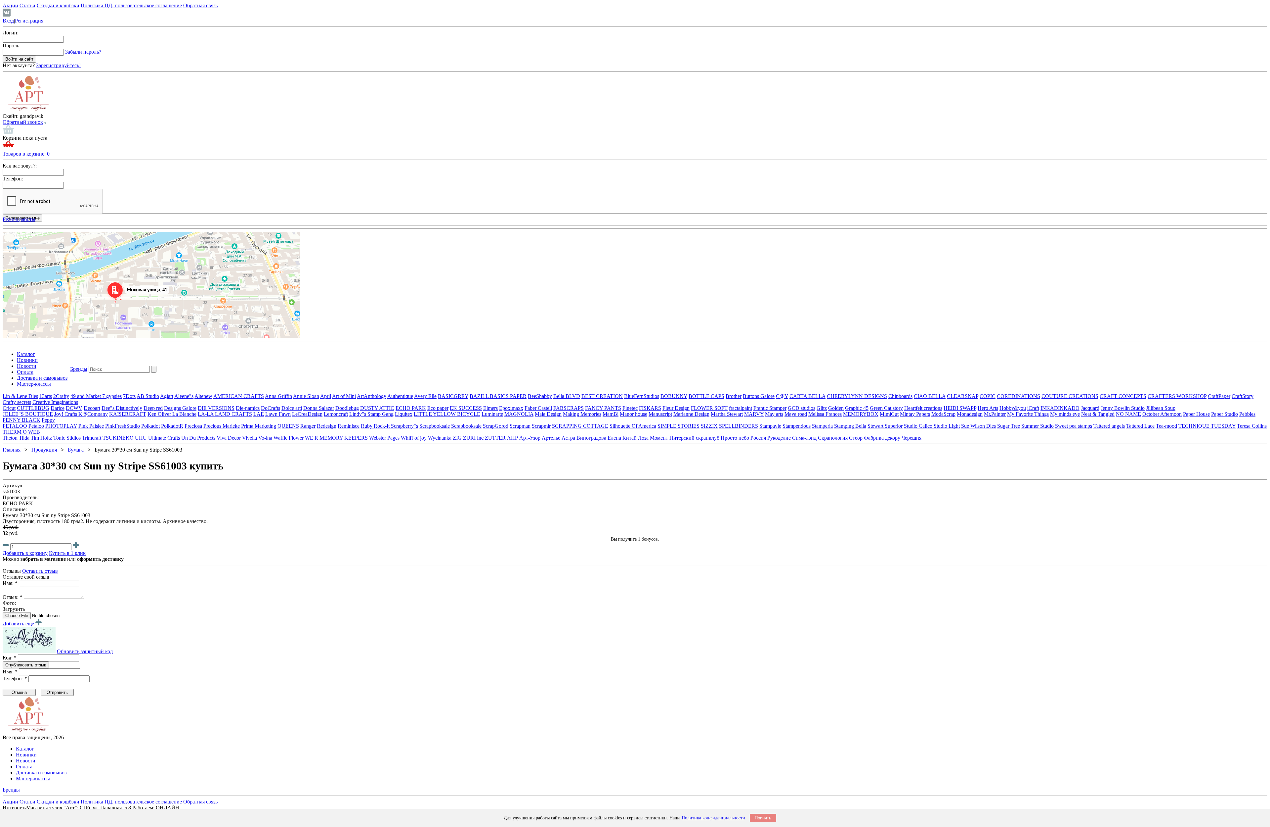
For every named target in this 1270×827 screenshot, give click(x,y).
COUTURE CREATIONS (1069, 396)
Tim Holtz (41, 438)
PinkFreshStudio (122, 426)
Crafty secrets (17, 402)
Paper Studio (1224, 414)
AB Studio (148, 396)
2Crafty (61, 396)
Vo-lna (265, 438)
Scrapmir (541, 426)
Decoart (92, 408)
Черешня (911, 438)
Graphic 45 (856, 408)
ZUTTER (495, 438)
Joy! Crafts (66, 414)
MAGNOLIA (518, 414)
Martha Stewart (727, 414)
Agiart (166, 396)
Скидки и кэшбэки (58, 5)
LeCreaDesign (307, 414)
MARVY (754, 414)
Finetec (630, 408)
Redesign (326, 426)
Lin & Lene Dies (20, 396)
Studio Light (947, 426)
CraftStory (1242, 396)
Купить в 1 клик (67, 553)
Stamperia (822, 426)
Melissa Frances (825, 414)
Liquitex (403, 414)
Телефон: (13, 178)
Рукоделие (779, 438)
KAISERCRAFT (127, 414)
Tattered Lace (1140, 426)
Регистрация (29, 21)
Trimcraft (91, 438)
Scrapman (520, 426)
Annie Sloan (306, 396)
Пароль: (12, 45)
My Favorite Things (1028, 414)
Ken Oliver (160, 414)
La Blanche (184, 414)
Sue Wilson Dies (978, 426)
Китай (629, 438)
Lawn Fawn (278, 414)
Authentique (400, 396)
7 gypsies (112, 396)
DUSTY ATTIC (377, 408)
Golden (836, 408)
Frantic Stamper (769, 408)
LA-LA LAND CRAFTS (225, 414)
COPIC (987, 396)
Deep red (153, 408)
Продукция (44, 450)
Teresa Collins (1252, 426)
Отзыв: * (12, 597)
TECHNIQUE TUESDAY (1207, 426)
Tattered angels (1109, 426)
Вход (8, 21)
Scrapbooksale (434, 426)
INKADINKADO (1060, 408)
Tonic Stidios (67, 438)
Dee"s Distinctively (122, 408)
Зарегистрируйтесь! (58, 65)
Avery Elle (425, 396)
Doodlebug (347, 408)
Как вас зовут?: (20, 166)
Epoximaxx (511, 408)
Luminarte (492, 414)
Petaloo (36, 426)
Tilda (24, 438)
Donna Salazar (318, 408)
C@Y (782, 396)
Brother (733, 396)
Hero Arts (988, 408)
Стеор (856, 438)
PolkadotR (172, 426)
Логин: (11, 32)
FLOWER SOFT (709, 408)
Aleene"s (183, 396)
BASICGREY (453, 396)
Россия (758, 438)
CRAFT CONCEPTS (1123, 396)
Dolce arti (291, 408)
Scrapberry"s (404, 426)
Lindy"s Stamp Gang (371, 414)
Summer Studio (1037, 426)
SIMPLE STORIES (678, 426)
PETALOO (15, 426)
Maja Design (548, 414)
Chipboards (900, 396)
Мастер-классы (34, 384)
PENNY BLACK (21, 420)
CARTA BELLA (807, 396)
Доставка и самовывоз (42, 378)
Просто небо (735, 438)
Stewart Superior (885, 426)
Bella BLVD (566, 396)
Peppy (48, 420)
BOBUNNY (673, 396)
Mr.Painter (995, 414)
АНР (512, 438)
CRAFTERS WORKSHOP (1177, 396)
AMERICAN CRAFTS (238, 396)
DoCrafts (270, 408)
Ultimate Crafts (164, 438)
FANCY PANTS (603, 408)
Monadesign (970, 414)
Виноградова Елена (598, 438)
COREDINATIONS (1018, 396)
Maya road (795, 414)
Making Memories (582, 414)
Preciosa (193, 426)
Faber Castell (538, 408)
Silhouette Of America (633, 426)
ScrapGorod (495, 426)
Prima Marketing (258, 426)
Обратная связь (200, 5)
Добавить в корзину (25, 553)
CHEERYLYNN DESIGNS (857, 396)
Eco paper (437, 408)
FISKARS (650, 408)
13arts (45, 396)
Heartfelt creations (923, 408)
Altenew (203, 396)
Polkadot (150, 426)
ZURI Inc (473, 438)
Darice (57, 408)
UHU (141, 438)
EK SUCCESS (466, 408)
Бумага (76, 450)
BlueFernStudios (641, 396)
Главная (12, 450)
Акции (10, 5)
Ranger (308, 426)
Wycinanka (439, 438)
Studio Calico (919, 426)
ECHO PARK (411, 408)
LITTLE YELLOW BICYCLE (447, 414)
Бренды (78, 369)
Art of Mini (344, 396)
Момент (659, 438)
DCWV (74, 408)
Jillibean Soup (1160, 408)
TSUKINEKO (118, 438)
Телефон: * (15, 678)
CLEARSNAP (962, 396)
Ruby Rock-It (376, 426)
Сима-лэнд (804, 438)
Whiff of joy (414, 438)
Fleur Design (676, 408)
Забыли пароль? (83, 52)
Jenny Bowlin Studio (1123, 408)
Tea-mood (1166, 426)
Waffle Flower (289, 438)
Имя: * (10, 583)
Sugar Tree (1008, 426)
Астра (568, 438)
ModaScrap (943, 414)
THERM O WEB (21, 432)
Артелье (551, 438)
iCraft (1033, 408)
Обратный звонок (23, 122)
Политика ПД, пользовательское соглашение (131, 5)
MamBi (610, 414)
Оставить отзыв (40, 571)
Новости (26, 366)
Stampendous (797, 426)
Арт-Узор (529, 438)
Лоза (643, 438)
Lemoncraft (336, 414)
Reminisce (349, 426)
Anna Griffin (278, 396)
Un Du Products (199, 438)
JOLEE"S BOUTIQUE (28, 414)
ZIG (457, 438)
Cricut (9, 408)
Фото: (9, 603)
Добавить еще (18, 623)
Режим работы (19, 219)
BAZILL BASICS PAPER (498, 396)
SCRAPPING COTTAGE (580, 426)
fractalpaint (740, 408)
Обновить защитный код (85, 651)
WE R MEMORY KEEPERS (336, 438)
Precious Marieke (221, 426)
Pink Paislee (91, 426)
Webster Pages (384, 438)
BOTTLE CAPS (706, 396)
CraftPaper (1219, 396)
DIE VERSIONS (216, 408)
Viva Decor (229, 438)
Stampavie (770, 426)
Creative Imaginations (55, 402)
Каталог (26, 354)
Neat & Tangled (1098, 414)
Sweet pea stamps (1073, 426)
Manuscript (660, 414)
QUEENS (288, 426)
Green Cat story (886, 408)
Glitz (822, 408)
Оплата (25, 372)
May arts (774, 414)
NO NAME (1128, 414)
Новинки (27, 360)
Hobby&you (1012, 408)
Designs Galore (180, 408)
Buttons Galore (759, 396)
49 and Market (86, 396)
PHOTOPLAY (61, 426)
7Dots (129, 396)
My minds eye (1065, 414)
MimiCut (889, 414)
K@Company (93, 414)
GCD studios (801, 408)
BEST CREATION (602, 396)
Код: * (10, 657)
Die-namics (248, 408)
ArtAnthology (371, 396)
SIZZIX (709, 426)
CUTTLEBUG (33, 408)
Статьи (27, 5)
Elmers (490, 408)
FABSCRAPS (568, 408)
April (325, 396)
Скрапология (833, 438)
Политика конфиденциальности (713, 817)
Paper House (1196, 414)
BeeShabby (540, 396)
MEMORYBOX (860, 414)
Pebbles (1247, 414)
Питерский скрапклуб (694, 438)
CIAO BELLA (930, 396)
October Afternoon (1162, 414)
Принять (763, 817)
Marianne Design (691, 414)
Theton (10, 438)
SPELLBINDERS (738, 426)
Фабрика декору (882, 438)
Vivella (249, 438)
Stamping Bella (850, 426)
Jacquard (1090, 408)
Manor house (633, 414)
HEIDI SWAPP (960, 408)
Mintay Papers (915, 414)
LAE (258, 414)
